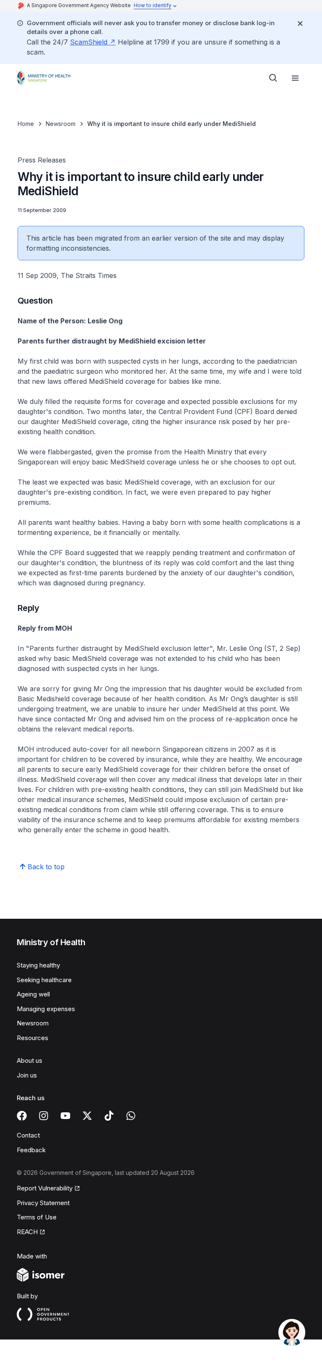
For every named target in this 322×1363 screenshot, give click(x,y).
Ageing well (33, 994)
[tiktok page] (109, 1116)
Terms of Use (37, 1217)
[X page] (87, 1116)
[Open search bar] (273, 78)
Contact (28, 1135)
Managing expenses (46, 1009)
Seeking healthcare (44, 980)
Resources (32, 1038)
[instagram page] (44, 1116)
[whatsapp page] (131, 1116)
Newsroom (60, 123)
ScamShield (88, 42)
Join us (27, 1075)
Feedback (31, 1150)
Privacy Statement (43, 1203)
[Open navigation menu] (295, 78)
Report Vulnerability (45, 1188)
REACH (27, 1232)
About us (29, 1060)
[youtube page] (65, 1116)
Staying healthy (38, 965)
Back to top (46, 866)
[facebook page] (22, 1116)
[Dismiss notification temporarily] (300, 23)
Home (26, 123)
